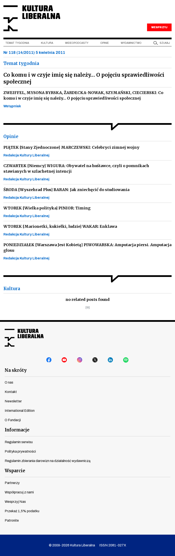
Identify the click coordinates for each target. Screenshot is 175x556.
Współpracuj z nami (19, 492)
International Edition (20, 410)
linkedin (110, 360)
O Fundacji (13, 420)
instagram (80, 360)
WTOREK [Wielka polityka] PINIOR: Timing (46, 208)
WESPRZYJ (159, 27)
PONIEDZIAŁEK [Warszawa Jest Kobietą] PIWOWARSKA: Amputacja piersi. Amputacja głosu (87, 247)
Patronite (12, 520)
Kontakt (11, 392)
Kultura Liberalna (31, 18)
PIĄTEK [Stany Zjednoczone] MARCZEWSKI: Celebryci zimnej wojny (71, 147)
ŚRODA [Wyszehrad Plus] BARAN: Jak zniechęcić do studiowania (66, 189)
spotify (126, 360)
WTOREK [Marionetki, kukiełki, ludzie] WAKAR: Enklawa (60, 226)
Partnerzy (12, 483)
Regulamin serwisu (19, 442)
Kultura (47, 42)
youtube (64, 360)
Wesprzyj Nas (15, 501)
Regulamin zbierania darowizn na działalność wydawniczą (47, 461)
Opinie (104, 42)
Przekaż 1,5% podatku (22, 511)
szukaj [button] (165, 42)
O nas (9, 382)
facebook (49, 360)
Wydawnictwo (131, 42)
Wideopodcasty (76, 42)
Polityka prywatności (20, 451)
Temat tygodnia (17, 42)
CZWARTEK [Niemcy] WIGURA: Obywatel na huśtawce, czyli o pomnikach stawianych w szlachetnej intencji (76, 168)
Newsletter (13, 401)
